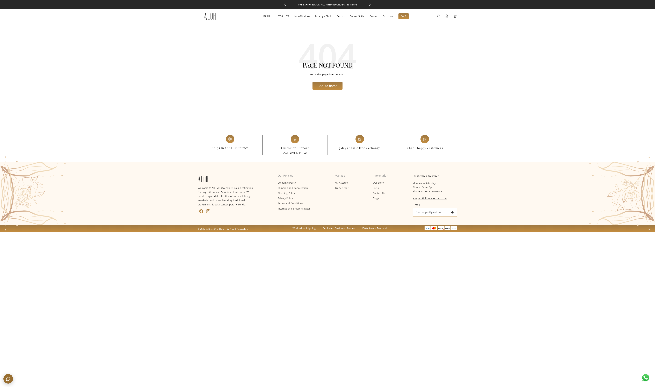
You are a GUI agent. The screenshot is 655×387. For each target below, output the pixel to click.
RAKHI (266, 16)
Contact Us (379, 193)
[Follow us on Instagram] (208, 211)
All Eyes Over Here (215, 228)
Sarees (341, 16)
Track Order (341, 188)
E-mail (416, 204)
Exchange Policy (287, 182)
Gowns (373, 16)
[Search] (438, 16)
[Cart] (455, 16)
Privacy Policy (285, 198)
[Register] (452, 212)
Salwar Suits (357, 16)
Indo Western (302, 16)
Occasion (388, 16)
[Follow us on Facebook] (201, 211)
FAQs (376, 188)
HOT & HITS (282, 16)
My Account (341, 182)
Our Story (378, 182)
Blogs (376, 198)
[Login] (447, 16)
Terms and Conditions (290, 203)
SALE (403, 16)
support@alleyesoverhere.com (430, 198)
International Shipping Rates (294, 208)
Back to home (327, 86)
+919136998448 (433, 191)
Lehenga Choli (323, 16)
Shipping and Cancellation (293, 188)
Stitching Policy (286, 193)
